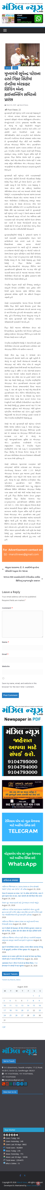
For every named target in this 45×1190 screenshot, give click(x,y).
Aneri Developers (34, 1185)
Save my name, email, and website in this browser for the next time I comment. (19, 685)
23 (40, 1010)
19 (16, 1010)
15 (34, 1005)
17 (5, 1010)
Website (6, 666)
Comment (7, 607)
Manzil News (23, 105)
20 (22, 1010)
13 (22, 1005)
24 (5, 1015)
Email (5, 654)
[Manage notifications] (38, 1184)
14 (28, 1005)
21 (28, 1010)
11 (11, 1005)
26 (16, 1015)
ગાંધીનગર (8, 68)
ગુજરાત (15, 68)
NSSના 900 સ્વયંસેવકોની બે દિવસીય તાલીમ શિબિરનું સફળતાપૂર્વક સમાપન (22, 579)
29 (34, 1015)
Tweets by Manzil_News (11, 979)
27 (22, 1015)
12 (16, 1005)
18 (11, 1010)
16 (40, 1005)
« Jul (3, 1027)
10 (5, 1005)
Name (5, 641)
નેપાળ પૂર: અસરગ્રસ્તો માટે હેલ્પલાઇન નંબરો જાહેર (20, 902)
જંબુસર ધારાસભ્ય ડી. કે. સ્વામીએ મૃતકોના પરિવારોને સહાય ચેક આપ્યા (22, 569)
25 (11, 1015)
